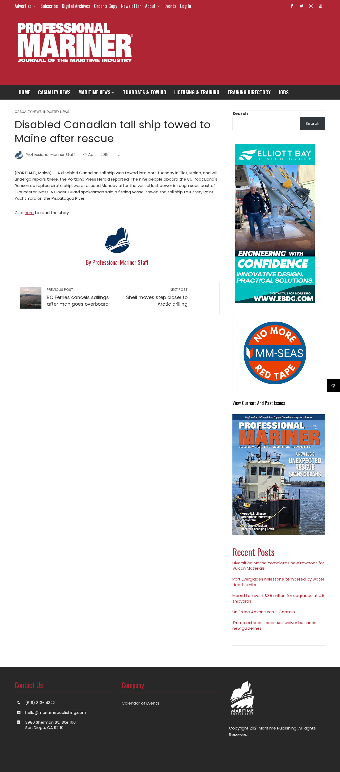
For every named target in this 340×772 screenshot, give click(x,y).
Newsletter (131, 5)
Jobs (283, 92)
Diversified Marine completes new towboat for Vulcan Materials (278, 565)
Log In (185, 5)
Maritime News (94, 92)
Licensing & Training (196, 92)
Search (240, 113)
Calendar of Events (140, 703)
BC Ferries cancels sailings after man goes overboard (78, 297)
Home (24, 92)
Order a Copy (105, 5)
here (29, 212)
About (150, 5)
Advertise (23, 5)
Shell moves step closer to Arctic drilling (157, 297)
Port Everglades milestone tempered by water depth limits (278, 581)
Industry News (56, 112)
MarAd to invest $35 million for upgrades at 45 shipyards (278, 598)
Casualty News (54, 92)
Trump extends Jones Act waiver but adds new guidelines (274, 625)
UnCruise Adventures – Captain (263, 612)
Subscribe (49, 5)
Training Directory (249, 92)
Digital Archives (76, 5)
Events (170, 5)
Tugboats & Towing (144, 92)
